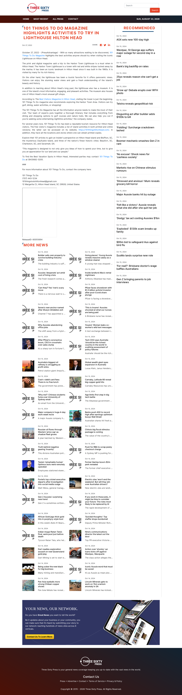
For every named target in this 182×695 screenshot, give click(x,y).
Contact (73, 19)
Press (62, 681)
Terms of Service (97, 681)
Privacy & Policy (114, 681)
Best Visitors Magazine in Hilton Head (57, 99)
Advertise (72, 681)
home (26, 19)
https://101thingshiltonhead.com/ (94, 130)
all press (58, 19)
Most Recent (41, 19)
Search (155, 10)
